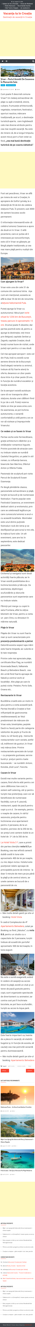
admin (18, 89)
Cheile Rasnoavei (10, 6)
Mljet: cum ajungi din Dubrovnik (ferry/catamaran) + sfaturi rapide (17, 1141)
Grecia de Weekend (26, 4)
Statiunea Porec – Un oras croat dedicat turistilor (16, 1107)
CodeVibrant (28, 1325)
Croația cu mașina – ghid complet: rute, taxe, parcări (18, 1251)
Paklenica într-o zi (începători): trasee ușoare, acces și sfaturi (18, 1235)
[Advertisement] (17, 38)
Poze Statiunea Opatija (6, 1070)
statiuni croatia (11, 85)
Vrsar (29, 1066)
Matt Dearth (6, 1278)
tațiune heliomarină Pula (14, 303)
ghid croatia (11, 1066)
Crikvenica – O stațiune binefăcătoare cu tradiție (30, 1070)
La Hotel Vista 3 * (9, 842)
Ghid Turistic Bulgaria (11, 8)
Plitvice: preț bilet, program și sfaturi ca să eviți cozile (18, 1247)
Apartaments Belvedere (12, 926)
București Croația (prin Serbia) (17, 1262)
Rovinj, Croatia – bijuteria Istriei (16, 1266)
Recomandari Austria (24, 6)
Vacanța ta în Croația (17, 13)
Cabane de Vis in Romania (10, 4)
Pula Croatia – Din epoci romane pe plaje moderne (16, 1170)
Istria (3, 85)
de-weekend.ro (25, 8)
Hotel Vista (16, 917)
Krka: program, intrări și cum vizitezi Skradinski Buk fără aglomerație (17, 1241)
